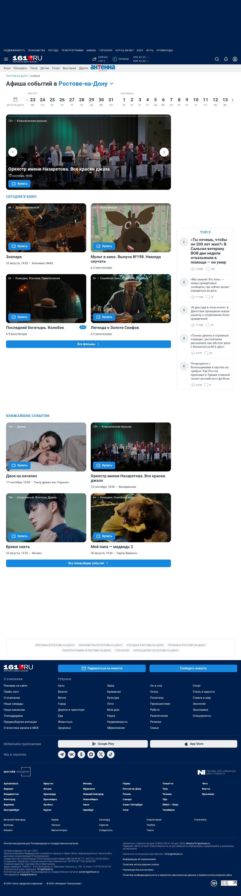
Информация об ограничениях (139, 859)
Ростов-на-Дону (17, 76)
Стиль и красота (204, 691)
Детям (44, 68)
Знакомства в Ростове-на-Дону (100, 645)
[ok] (81, 754)
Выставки (69, 68)
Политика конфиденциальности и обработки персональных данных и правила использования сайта (177, 875)
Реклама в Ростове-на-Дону (55, 645)
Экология (199, 703)
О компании (12, 697)
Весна (62, 697)
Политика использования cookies (141, 864)
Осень (154, 691)
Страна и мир (202, 697)
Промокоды (164, 50)
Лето (110, 703)
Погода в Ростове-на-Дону (145, 645)
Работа (154, 709)
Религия (155, 722)
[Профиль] (234, 59)
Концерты (20, 68)
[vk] (71, 754)
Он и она (156, 685)
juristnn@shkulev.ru (89, 872)
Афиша (91, 50)
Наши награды (13, 703)
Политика (156, 697)
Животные (65, 722)
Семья (154, 728)
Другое (83, 68)
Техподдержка (13, 716)
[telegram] (62, 754)
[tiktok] (110, 754)
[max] (91, 754)
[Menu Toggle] (6, 59)
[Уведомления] (225, 59)
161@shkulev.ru (45, 869)
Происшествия (160, 703)
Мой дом (113, 709)
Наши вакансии (14, 709)
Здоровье (64, 728)
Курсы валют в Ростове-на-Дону (156, 650)
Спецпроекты (202, 716)
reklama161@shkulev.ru (198, 843)
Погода (53, 50)
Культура (113, 697)
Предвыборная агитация (20, 722)
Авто (61, 685)
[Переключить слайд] (27, 100)
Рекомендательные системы (138, 870)
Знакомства (36, 50)
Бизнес (63, 691)
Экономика (200, 709)
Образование (116, 728)
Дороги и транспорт (71, 709)
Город (62, 703)
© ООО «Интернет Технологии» (64, 883)
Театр (33, 68)
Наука (111, 716)
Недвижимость (14, 50)
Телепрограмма (73, 50)
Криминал (114, 691)
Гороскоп (106, 50)
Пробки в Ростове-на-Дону (186, 645)
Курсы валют (125, 50)
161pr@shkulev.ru (173, 854)
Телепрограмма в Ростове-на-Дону (87, 650)
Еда (60, 716)
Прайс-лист (11, 691)
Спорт (56, 68)
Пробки (121, 59)
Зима (110, 685)
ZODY (140, 50)
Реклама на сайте (15, 685)
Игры (149, 50)
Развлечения (159, 716)
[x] (101, 754)
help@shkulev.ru (28, 874)
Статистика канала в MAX (21, 728)
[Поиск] (216, 59)
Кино (7, 68)
